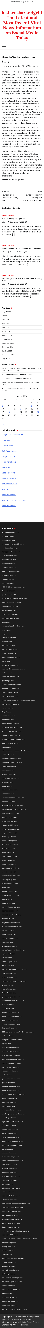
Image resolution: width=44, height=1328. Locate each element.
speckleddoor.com (9, 595)
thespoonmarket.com (10, 692)
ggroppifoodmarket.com (11, 688)
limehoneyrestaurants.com (12, 1219)
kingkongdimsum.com (10, 1028)
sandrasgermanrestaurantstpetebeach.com (18, 700)
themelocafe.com (8, 1250)
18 (9, 412)
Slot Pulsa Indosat (9, 451)
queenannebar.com (9, 1098)
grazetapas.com (8, 966)
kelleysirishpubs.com (9, 1165)
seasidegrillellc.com (9, 1118)
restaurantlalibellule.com (11, 1196)
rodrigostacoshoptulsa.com (12, 1040)
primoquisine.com (8, 716)
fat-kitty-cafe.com (8, 1247)
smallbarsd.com (8, 536)
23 (38, 412)
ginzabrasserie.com (9, 946)
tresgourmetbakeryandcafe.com (14, 981)
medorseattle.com (9, 864)
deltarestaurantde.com (10, 1215)
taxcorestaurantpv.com (10, 1157)
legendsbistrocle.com (10, 911)
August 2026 (6, 312)
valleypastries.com (9, 653)
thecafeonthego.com (9, 841)
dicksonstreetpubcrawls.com (12, 806)
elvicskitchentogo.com (10, 884)
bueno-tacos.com (8, 1106)
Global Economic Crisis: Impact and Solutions (21, 248)
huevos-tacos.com (9, 872)
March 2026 (6, 331)
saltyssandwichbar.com (10, 895)
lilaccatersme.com (9, 591)
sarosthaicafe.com (9, 1126)
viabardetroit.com (8, 770)
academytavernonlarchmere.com (14, 1114)
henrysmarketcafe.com (10, 665)
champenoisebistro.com (11, 1051)
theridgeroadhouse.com (11, 552)
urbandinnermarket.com (11, 876)
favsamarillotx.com (9, 1153)
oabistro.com (7, 899)
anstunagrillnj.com (8, 1274)
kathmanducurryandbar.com (12, 1016)
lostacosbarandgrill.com (11, 868)
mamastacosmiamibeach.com (13, 950)
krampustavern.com (9, 1169)
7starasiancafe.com (9, 638)
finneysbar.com (7, 942)
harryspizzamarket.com (10, 1270)
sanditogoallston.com (10, 548)
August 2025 (6, 359)
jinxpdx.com (6, 622)
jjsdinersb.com (7, 1184)
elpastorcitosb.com (9, 560)
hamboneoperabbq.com (11, 1289)
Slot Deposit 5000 (9, 483)
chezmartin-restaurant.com (12, 727)
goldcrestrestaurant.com (11, 1223)
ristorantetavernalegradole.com (14, 809)
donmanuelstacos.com (10, 1020)
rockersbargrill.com (9, 934)
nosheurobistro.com (9, 556)
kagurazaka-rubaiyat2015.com (13, 544)
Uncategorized (17, 179)
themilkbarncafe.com (9, 938)
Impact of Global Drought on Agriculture (16, 378)
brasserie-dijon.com (9, 1102)
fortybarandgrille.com (10, 614)
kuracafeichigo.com (9, 1243)
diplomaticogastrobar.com (12, 1282)
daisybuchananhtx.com (10, 743)
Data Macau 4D (9, 473)
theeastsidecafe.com (10, 1071)
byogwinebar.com (8, 848)
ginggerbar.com (8, 985)
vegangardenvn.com (9, 1297)
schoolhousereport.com (11, 735)
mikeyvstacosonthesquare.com (13, 739)
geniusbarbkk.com (8, 1083)
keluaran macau (9, 494)
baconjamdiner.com (9, 1133)
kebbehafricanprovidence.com (13, 587)
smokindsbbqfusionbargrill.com (13, 1094)
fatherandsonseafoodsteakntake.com (16, 751)
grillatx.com (6, 887)
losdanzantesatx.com (10, 790)
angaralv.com (7, 634)
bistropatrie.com (8, 747)
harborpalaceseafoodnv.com (13, 798)
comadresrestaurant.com (11, 1212)
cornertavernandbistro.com (12, 1145)
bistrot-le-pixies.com (9, 962)
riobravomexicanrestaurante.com (14, 599)
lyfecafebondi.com (9, 767)
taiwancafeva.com (9, 575)
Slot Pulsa (6, 489)
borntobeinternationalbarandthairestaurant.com (20, 1239)
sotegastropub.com (9, 977)
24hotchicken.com (8, 540)
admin (35, 66)
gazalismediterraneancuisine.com (14, 1309)
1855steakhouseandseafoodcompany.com (18, 1032)
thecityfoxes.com (8, 720)
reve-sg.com (6, 630)
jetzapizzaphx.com (9, 1262)
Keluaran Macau (9, 445)
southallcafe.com (8, 1036)
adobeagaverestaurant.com (12, 1188)
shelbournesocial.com (10, 606)
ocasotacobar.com (9, 774)
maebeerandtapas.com (11, 1055)
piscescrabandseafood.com (12, 1161)
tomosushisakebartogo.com (12, 1278)
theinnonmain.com (9, 567)
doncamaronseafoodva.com (12, 1141)
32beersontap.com (9, 583)
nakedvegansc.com (9, 1305)
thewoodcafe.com (8, 564)
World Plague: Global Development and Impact (19, 374)
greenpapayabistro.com (11, 997)
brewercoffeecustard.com (11, 603)
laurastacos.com (8, 1008)
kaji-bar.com (6, 1044)
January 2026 (7, 339)
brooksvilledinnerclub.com (11, 759)
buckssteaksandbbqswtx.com (13, 1059)
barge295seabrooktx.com (11, 1090)
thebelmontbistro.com (10, 825)
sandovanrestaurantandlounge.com (15, 1231)
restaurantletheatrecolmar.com (13, 669)
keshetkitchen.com (8, 1286)
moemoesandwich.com (11, 1176)
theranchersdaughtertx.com (12, 1137)
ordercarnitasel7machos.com (13, 626)
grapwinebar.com (8, 852)
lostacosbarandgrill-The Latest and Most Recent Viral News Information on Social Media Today (23, 25)
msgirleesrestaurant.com (11, 923)
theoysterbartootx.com (10, 1048)
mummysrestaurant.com (11, 1067)
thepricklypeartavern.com (11, 1063)
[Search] (39, 46)
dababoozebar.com (9, 1172)
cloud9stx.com (7, 958)
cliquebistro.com (8, 755)
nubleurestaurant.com (10, 1192)
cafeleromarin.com (9, 930)
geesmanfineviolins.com (11, 571)
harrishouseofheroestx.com (12, 763)
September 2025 (8, 355)
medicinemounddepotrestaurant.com (16, 1204)
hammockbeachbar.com (11, 907)
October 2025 (7, 351)
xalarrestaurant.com (9, 1200)
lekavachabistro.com (9, 856)
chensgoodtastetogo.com (11, 1110)
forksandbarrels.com (9, 821)
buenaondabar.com (9, 817)
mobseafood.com (8, 802)
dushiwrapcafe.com (9, 837)
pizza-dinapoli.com (9, 610)
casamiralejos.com (9, 708)
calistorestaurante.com (10, 677)
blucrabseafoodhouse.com (12, 926)
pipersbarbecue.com (10, 845)
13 (20, 409)
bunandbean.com (8, 646)
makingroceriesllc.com (10, 704)
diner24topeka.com (9, 993)
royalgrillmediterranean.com (12, 1122)
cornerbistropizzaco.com (11, 829)
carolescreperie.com (9, 696)
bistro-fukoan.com (8, 860)
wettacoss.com (7, 782)
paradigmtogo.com (9, 880)
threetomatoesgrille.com (11, 1024)
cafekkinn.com (7, 1254)
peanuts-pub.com (8, 903)
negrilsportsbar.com (9, 833)
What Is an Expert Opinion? (13, 218)
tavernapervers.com (9, 973)
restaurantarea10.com (10, 649)
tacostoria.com (7, 786)
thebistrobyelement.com (11, 778)
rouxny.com (6, 661)
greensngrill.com (8, 681)
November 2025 (8, 347)
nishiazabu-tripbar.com (10, 813)
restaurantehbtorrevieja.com (12, 1235)
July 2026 (5, 316)
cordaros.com (7, 642)
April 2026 (5, 327)
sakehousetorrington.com (11, 685)
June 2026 (5, 320)
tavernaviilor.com (8, 1005)
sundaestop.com (8, 579)
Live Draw (6, 467)
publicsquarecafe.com (10, 1012)
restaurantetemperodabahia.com (14, 969)
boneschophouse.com (10, 724)
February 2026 (7, 335)
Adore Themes (21, 1325)
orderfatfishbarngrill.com (11, 1087)
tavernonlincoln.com (9, 1180)
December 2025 (8, 343)
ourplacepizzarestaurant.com (13, 1258)
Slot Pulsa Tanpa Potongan (13, 500)
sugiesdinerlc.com (8, 954)
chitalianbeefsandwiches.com (13, 1001)
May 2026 (5, 324)
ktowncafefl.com (8, 919)
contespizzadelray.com (10, 618)
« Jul (3, 424)
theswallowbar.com (9, 989)
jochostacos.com (8, 1149)
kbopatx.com (6, 712)
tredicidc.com (7, 673)
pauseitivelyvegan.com (10, 1301)
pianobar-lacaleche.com (11, 731)
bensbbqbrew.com (9, 1293)
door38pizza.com (8, 1266)
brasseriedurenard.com (11, 657)
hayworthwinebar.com (10, 1130)
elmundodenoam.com (10, 532)
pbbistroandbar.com (9, 891)
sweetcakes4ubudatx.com (11, 915)
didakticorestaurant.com (11, 1227)
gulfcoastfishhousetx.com (11, 1079)
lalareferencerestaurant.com (12, 1208)
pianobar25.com (8, 794)
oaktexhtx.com (7, 1075)
